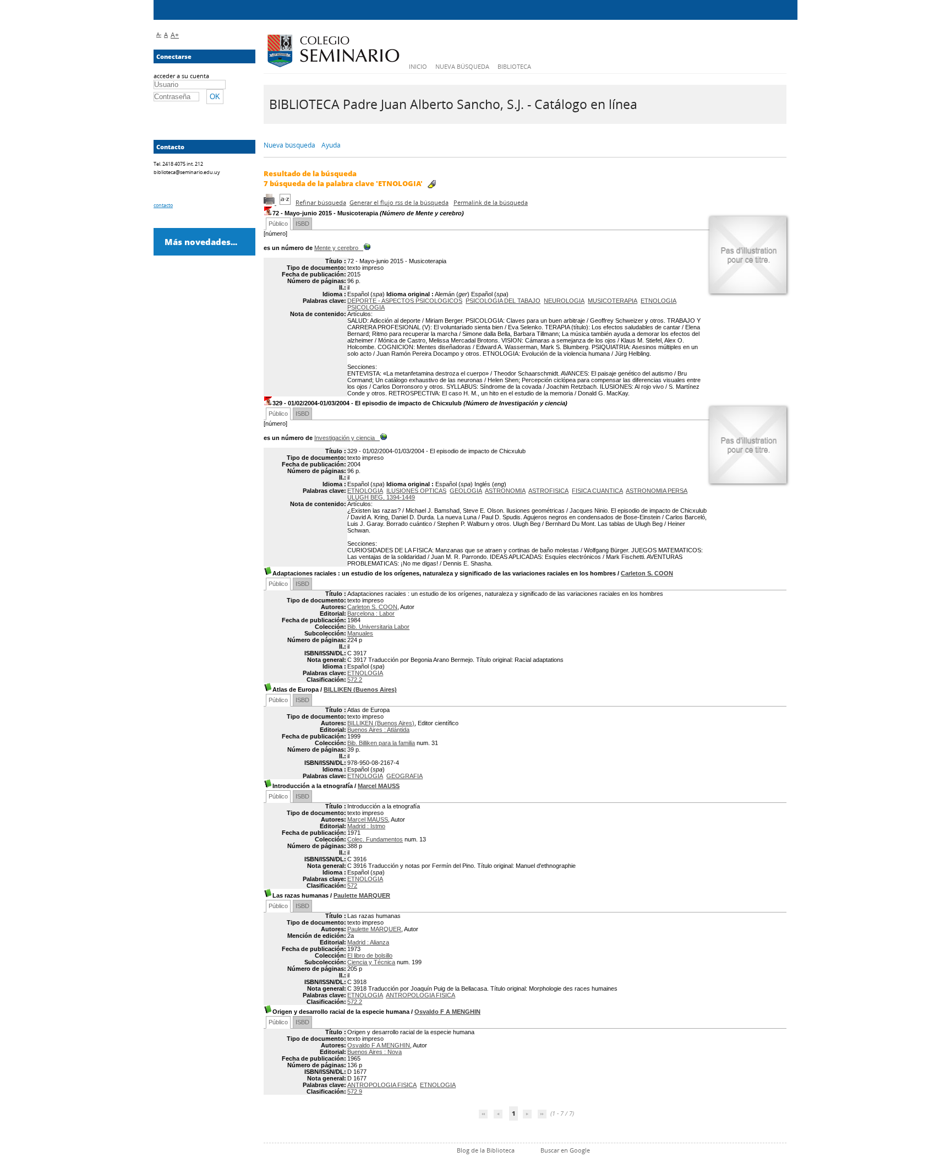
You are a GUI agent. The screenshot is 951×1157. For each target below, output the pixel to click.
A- (158, 34)
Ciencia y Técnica (371, 962)
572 (352, 885)
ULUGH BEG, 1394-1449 (381, 497)
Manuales (360, 633)
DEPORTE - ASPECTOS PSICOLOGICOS (404, 300)
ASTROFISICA (548, 490)
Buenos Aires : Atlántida (378, 729)
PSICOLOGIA (366, 307)
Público (278, 223)
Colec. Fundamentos (375, 839)
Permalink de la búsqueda (490, 202)
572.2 (354, 679)
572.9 (354, 1091)
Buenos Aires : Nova (374, 1052)
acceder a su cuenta (181, 76)
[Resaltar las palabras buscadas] (432, 184)
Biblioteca (514, 66)
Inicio (418, 66)
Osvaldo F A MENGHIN (447, 1011)
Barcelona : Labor (371, 613)
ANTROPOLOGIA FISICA (420, 995)
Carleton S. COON (647, 573)
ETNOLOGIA (658, 300)
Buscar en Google (565, 1150)
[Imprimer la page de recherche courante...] (270, 202)
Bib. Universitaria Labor (378, 626)
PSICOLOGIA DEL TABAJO (503, 300)
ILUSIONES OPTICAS (416, 490)
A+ (175, 35)
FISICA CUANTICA (597, 490)
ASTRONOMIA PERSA (656, 490)
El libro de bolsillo (369, 955)
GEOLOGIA (466, 490)
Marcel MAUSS (379, 786)
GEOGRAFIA (404, 776)
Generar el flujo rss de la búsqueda (399, 202)
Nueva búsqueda (462, 66)
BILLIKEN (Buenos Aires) (360, 689)
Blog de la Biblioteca (486, 1150)
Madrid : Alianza (368, 942)
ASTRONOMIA (505, 490)
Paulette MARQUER (362, 895)
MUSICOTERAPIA (612, 300)
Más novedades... (201, 241)
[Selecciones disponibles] (286, 202)
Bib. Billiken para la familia (381, 743)
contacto (163, 205)
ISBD (302, 223)
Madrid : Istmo (366, 826)
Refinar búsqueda (321, 202)
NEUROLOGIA (564, 300)
